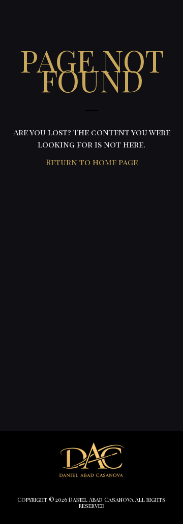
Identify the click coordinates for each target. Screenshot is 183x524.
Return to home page (92, 162)
